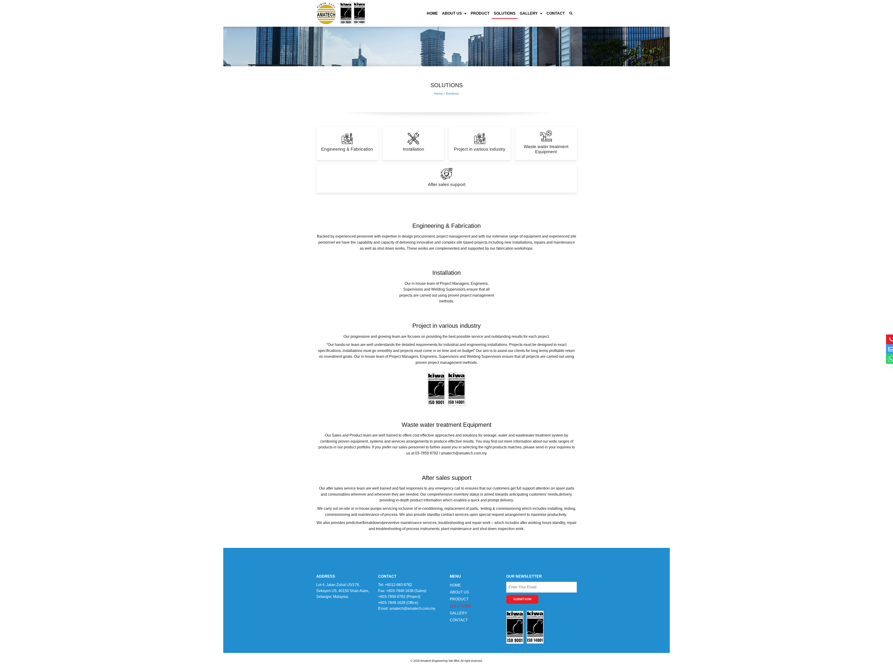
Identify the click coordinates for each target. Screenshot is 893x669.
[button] (571, 13)
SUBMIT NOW (522, 599)
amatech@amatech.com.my (412, 608)
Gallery (529, 13)
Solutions (505, 13)
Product (480, 13)
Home (432, 13)
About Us (452, 13)
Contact (555, 13)
